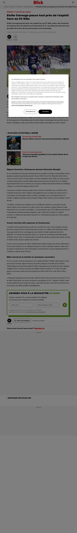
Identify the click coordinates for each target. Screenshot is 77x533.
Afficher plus (30, 111)
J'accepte (45, 111)
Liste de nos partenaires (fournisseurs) (21, 105)
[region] (38, 95)
